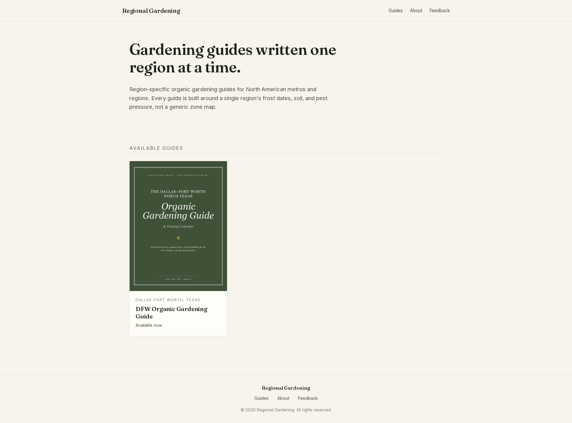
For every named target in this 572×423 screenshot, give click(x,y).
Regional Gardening (151, 10)
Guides (395, 10)
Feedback (439, 10)
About (416, 10)
